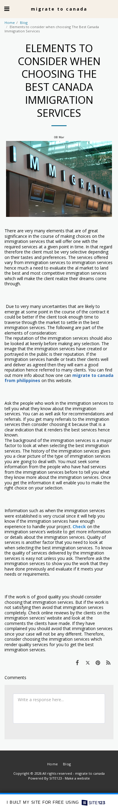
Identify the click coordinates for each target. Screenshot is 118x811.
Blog (24, 22)
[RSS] (108, 662)
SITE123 (55, 778)
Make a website (77, 778)
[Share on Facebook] (77, 662)
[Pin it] (98, 662)
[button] (7, 8)
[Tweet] (87, 662)
